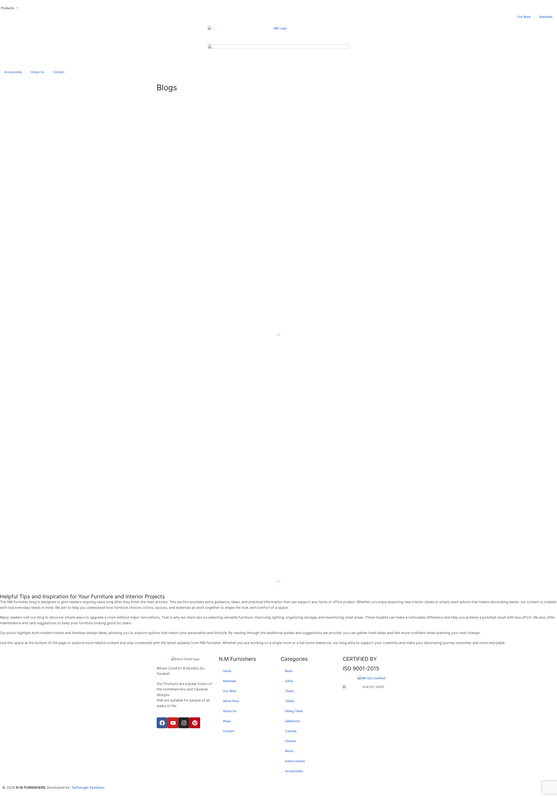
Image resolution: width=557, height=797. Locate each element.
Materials (546, 16)
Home (227, 671)
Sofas (289, 681)
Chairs (289, 691)
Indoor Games (295, 761)
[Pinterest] (194, 722)
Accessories (13, 72)
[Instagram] (183, 722)
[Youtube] (173, 722)
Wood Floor (231, 701)
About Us (37, 72)
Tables (290, 701)
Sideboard (292, 721)
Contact (58, 72)
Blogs (227, 721)
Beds (288, 671)
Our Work (524, 16)
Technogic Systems (87, 787)
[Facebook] (162, 722)
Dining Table (294, 711)
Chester (290, 741)
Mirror (289, 751)
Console (291, 731)
